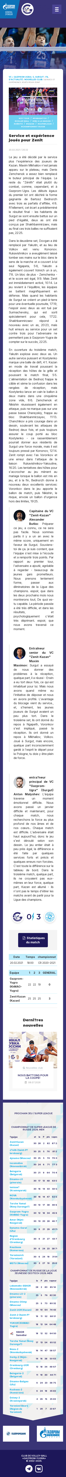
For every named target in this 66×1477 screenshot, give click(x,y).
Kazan (30, 124)
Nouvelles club (34, 1067)
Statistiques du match (35, 940)
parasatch (40, 118)
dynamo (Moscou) (20, 1158)
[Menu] (56, 9)
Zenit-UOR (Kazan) (21, 1310)
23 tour (24, 118)
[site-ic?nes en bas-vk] (38, 1468)
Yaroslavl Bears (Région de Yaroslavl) (19, 1408)
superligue (45, 124)
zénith (19, 124)
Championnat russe (34, 127)
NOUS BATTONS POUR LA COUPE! (33, 1076)
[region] (33, 55)
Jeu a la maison (42, 121)
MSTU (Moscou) (19, 1263)
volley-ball (22, 121)
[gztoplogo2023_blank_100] (25, 9)
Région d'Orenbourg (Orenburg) (17, 1239)
